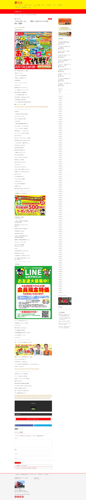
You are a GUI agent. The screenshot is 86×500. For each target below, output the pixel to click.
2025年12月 (60, 115)
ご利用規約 (17, 474)
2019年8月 (60, 275)
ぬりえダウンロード (33, 474)
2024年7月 (60, 151)
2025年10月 (60, 119)
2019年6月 (60, 279)
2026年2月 (60, 111)
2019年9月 (60, 273)
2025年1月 (60, 138)
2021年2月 (60, 237)
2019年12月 (60, 267)
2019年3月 (60, 286)
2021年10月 (60, 220)
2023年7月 (60, 176)
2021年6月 (60, 229)
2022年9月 (60, 197)
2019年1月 (60, 290)
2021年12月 (60, 216)
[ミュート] (68, 303)
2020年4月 (60, 258)
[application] (64, 301)
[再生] (59, 303)
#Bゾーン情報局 (18, 27)
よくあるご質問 (45, 474)
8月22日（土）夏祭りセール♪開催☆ (64, 51)
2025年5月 (60, 130)
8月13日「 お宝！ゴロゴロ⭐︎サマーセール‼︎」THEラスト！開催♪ (65, 324)
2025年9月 (60, 121)
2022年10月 (60, 195)
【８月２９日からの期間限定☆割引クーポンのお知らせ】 (65, 319)
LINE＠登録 (40, 474)
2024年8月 (60, 149)
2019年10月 (60, 271)
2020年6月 (60, 254)
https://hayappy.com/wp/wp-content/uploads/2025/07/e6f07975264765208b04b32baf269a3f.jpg (31, 106)
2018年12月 (60, 292)
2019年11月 (60, 269)
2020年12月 (60, 241)
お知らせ (60, 91)
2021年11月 (60, 218)
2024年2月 (60, 161)
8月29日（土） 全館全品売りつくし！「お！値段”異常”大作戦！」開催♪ (65, 315)
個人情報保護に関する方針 (24, 474)
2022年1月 (60, 214)
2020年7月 (60, 252)
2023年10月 (60, 170)
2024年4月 (60, 157)
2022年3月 (60, 210)
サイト (16, 458)
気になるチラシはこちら (20, 104)
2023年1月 (60, 189)
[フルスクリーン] (70, 303)
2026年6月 (60, 102)
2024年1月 (60, 163)
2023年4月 (60, 182)
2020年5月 (60, 256)
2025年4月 (60, 132)
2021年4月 (60, 233)
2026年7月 (60, 100)
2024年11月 (60, 142)
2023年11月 (60, 168)
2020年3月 (60, 260)
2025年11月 (60, 117)
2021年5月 (60, 231)
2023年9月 (60, 172)
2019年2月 (60, 288)
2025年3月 (60, 134)
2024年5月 (60, 155)
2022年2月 (60, 212)
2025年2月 (60, 136)
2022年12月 (60, 191)
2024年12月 (60, 140)
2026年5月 (60, 104)
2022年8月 (60, 199)
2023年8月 (60, 174)
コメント (16, 438)
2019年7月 (60, 277)
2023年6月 (60, 178)
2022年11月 (60, 193)
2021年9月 (60, 222)
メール (16, 453)
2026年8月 (60, 98)
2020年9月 (60, 248)
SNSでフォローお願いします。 (33, 419)
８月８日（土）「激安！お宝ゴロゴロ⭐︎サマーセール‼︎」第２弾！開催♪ (65, 327)
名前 (16, 449)
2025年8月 (60, 123)
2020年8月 (60, 250)
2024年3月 (60, 159)
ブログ (60, 93)
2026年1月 (60, 113)
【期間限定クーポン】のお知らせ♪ (21, 465)
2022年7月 (60, 201)
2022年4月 (60, 208)
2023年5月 (60, 180)
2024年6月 (60, 153)
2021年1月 (60, 239)
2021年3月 (60, 235)
